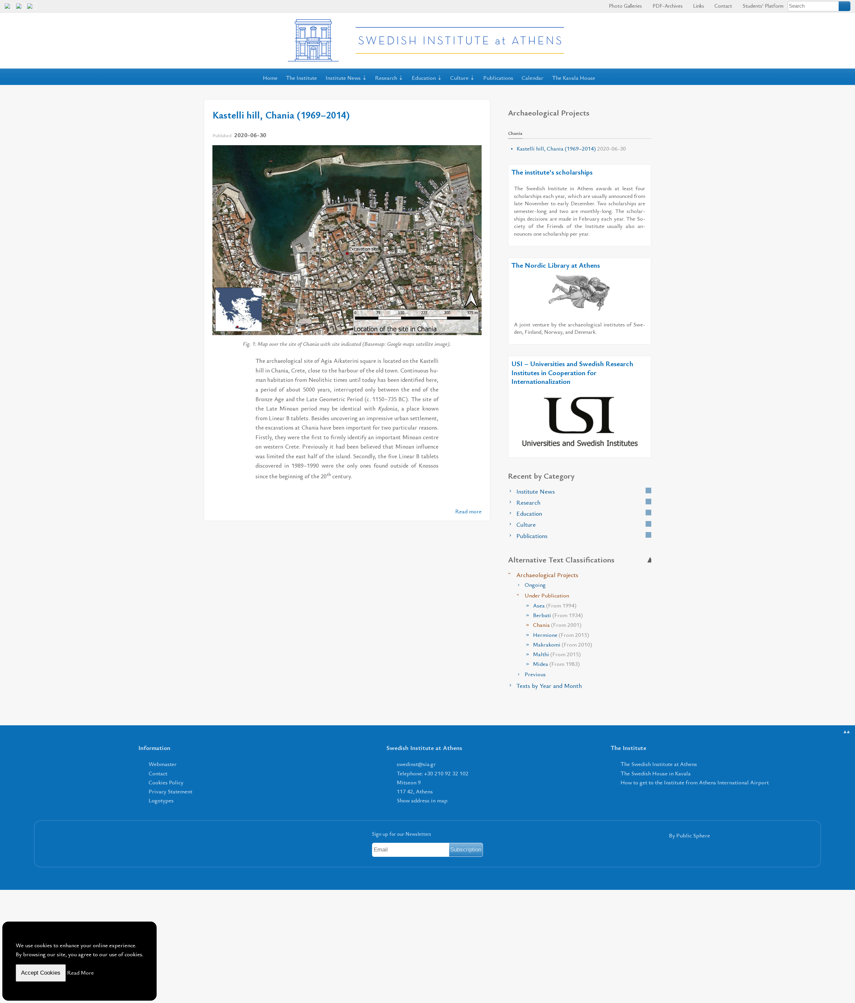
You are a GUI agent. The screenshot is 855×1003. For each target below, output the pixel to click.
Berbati (558, 615)
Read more (468, 511)
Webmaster (163, 764)
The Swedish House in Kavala (656, 773)
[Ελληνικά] (21, 8)
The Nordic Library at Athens (555, 265)
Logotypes (161, 800)
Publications (498, 77)
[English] (9, 8)
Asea (554, 605)
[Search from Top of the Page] (845, 6)
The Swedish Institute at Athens (659, 764)
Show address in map (422, 800)
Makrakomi (562, 644)
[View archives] (648, 490)
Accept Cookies (40, 973)
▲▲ (846, 731)
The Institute (301, 77)
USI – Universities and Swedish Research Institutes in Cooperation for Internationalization (572, 372)
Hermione (561, 635)
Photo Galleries (625, 5)
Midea (556, 664)
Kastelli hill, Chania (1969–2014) (281, 114)
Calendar (532, 77)
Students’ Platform (762, 5)
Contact (722, 5)
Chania (557, 625)
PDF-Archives (666, 5)
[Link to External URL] (579, 292)
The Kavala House (573, 77)
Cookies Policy (166, 782)
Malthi (557, 654)
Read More (80, 972)
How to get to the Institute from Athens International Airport (695, 782)
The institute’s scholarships (551, 172)
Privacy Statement (170, 791)
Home (270, 77)
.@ (416, 764)
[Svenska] (32, 8)
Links (698, 5)
